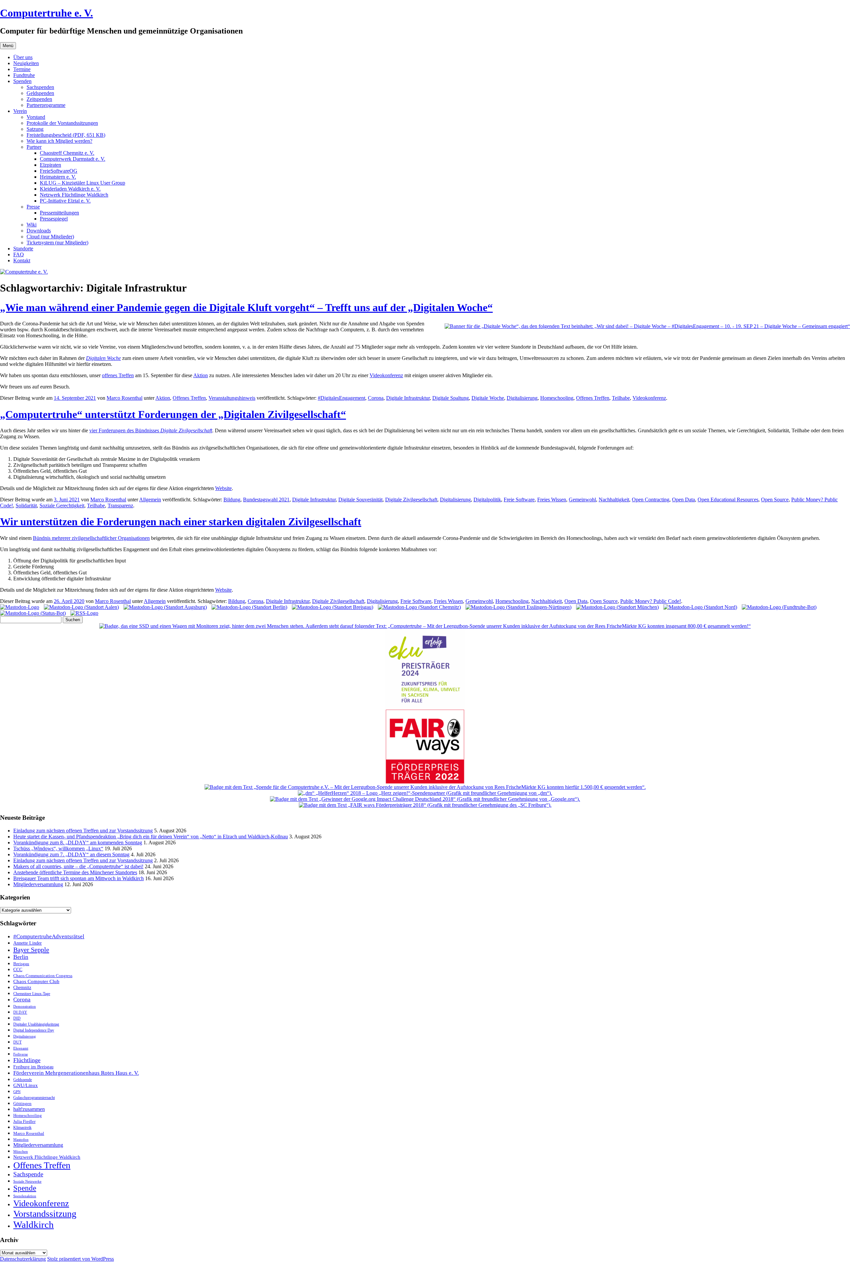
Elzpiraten (50, 165)
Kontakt (21, 260)
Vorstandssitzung (44, 1214)
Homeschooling (556, 398)
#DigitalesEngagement (341, 398)
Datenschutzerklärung (23, 1259)
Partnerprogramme (46, 105)
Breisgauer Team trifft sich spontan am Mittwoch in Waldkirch (78, 878)
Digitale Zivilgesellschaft (411, 499)
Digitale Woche (487, 398)
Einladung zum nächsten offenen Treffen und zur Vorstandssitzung (83, 830)
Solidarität (26, 505)
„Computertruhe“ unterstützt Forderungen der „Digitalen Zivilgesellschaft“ (173, 414)
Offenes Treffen (189, 398)
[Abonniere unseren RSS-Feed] (84, 613)
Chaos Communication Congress (42, 975)
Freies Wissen (551, 499)
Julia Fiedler (24, 1121)
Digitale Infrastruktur (408, 398)
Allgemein (150, 499)
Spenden (22, 81)
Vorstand (36, 117)
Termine (22, 69)
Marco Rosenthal (124, 398)
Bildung (231, 499)
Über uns (23, 57)
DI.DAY (20, 1012)
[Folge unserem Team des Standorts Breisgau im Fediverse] (332, 607)
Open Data (683, 499)
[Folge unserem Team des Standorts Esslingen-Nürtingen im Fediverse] (518, 607)
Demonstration (24, 1006)
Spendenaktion (24, 1196)
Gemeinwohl (582, 499)
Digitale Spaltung (450, 398)
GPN (17, 1092)
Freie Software (519, 499)
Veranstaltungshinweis (232, 398)
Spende (24, 1188)
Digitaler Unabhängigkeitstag (36, 1024)
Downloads (39, 230)
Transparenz (120, 505)
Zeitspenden (39, 99)
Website (223, 488)
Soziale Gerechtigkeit (62, 505)
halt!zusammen (29, 1109)
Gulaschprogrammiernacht (34, 1097)
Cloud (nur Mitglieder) (50, 236)
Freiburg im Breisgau (33, 1066)
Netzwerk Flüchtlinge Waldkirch (74, 195)
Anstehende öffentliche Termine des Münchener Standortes (75, 872)
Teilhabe (621, 398)
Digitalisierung (522, 398)
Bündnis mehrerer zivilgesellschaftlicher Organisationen (91, 538)
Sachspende (28, 1174)
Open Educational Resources (728, 499)
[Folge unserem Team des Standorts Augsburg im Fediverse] (165, 607)
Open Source (775, 499)
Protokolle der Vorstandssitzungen (62, 123)
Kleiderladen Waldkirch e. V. (70, 189)
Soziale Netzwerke (27, 1181)
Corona (375, 398)
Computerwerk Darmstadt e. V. (72, 159)
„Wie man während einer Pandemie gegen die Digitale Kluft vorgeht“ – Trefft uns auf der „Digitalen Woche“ (246, 307)
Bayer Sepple (31, 949)
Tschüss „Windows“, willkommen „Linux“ (58, 848)
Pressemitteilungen (59, 212)
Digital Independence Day (33, 1030)
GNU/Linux (25, 1085)
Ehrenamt (20, 1048)
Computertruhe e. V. (46, 13)
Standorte (23, 248)
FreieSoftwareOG (58, 171)
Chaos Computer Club (36, 981)
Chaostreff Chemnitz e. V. (67, 153)
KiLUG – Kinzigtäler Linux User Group (82, 183)
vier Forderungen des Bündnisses (150, 430)
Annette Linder (27, 943)
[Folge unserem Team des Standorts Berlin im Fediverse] (249, 607)
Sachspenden (40, 87)
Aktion (200, 375)
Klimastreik (22, 1128)
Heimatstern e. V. (58, 177)
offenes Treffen (118, 375)
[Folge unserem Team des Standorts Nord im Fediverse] (700, 607)
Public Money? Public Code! (650, 601)
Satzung (35, 129)
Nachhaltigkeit (614, 499)
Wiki (32, 224)
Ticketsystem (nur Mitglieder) (57, 242)
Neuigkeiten (26, 63)
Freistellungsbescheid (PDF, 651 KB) (66, 135)
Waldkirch (33, 1224)
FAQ (18, 254)
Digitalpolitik (487, 499)
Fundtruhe (24, 75)
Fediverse (20, 1054)
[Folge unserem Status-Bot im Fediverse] (33, 613)
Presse (33, 207)
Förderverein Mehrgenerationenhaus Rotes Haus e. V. (76, 1073)
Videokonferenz (386, 375)
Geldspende (22, 1079)
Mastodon (21, 1139)
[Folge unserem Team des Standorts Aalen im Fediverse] (81, 607)
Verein (20, 111)
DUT (17, 1042)
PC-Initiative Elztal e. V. (65, 201)
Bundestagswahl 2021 (266, 499)
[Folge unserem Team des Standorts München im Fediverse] (617, 607)
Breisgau (21, 963)
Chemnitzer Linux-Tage (31, 994)
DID (17, 1018)
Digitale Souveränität (360, 499)
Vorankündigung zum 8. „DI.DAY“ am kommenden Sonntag (77, 842)
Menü (8, 45)
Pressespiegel (54, 218)
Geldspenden (40, 93)
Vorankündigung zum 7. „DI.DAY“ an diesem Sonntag (71, 854)
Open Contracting (650, 499)
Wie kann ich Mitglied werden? (59, 141)
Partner (34, 147)
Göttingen (22, 1103)
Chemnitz (22, 987)
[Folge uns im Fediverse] (19, 607)
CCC (17, 969)
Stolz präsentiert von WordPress (80, 1259)
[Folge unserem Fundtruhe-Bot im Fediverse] (779, 607)
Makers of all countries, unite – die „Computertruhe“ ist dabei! (78, 866)
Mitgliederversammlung (38, 884)
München (20, 1151)
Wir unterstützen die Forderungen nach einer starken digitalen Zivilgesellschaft (180, 522)
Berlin (20, 957)
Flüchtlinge (27, 1060)
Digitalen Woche (103, 358)
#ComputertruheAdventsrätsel (48, 936)
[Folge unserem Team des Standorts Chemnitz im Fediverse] (419, 607)
